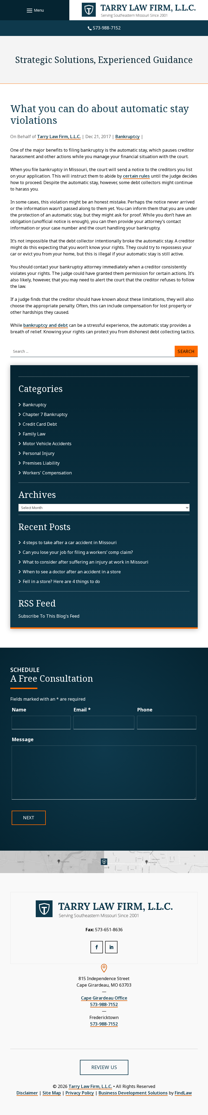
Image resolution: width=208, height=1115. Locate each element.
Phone (144, 709)
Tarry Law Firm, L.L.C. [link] (59, 136)
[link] (139, 10)
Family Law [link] (34, 434)
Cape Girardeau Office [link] (104, 998)
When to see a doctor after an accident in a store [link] (72, 572)
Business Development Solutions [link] (133, 1093)
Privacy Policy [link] (80, 1093)
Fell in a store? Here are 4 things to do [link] (61, 581)
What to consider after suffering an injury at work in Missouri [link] (85, 562)
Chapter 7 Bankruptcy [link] (45, 414)
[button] (34, 10)
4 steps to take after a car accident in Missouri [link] (70, 542)
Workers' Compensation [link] (47, 473)
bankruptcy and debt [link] (45, 325)
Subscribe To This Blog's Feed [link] (48, 616)
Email (82, 709)
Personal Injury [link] (38, 453)
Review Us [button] (104, 1067)
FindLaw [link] (183, 1093)
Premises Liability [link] (41, 463)
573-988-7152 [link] (107, 28)
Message (23, 739)
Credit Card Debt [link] (40, 424)
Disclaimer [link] (27, 1093)
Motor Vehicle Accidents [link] (47, 444)
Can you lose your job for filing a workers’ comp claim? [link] (78, 552)
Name (19, 709)
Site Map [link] (52, 1093)
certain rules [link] (136, 176)
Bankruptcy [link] (127, 136)
